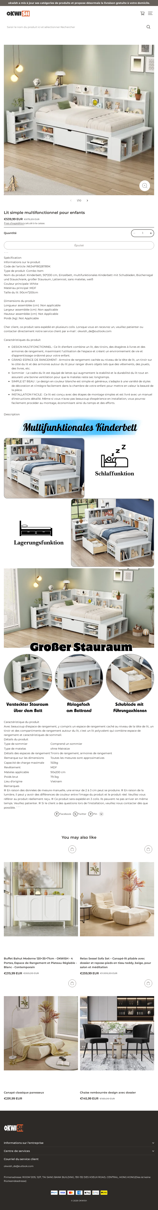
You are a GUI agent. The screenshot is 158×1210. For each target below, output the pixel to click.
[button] (150, 13)
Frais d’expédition (14, 223)
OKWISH (83, 1200)
